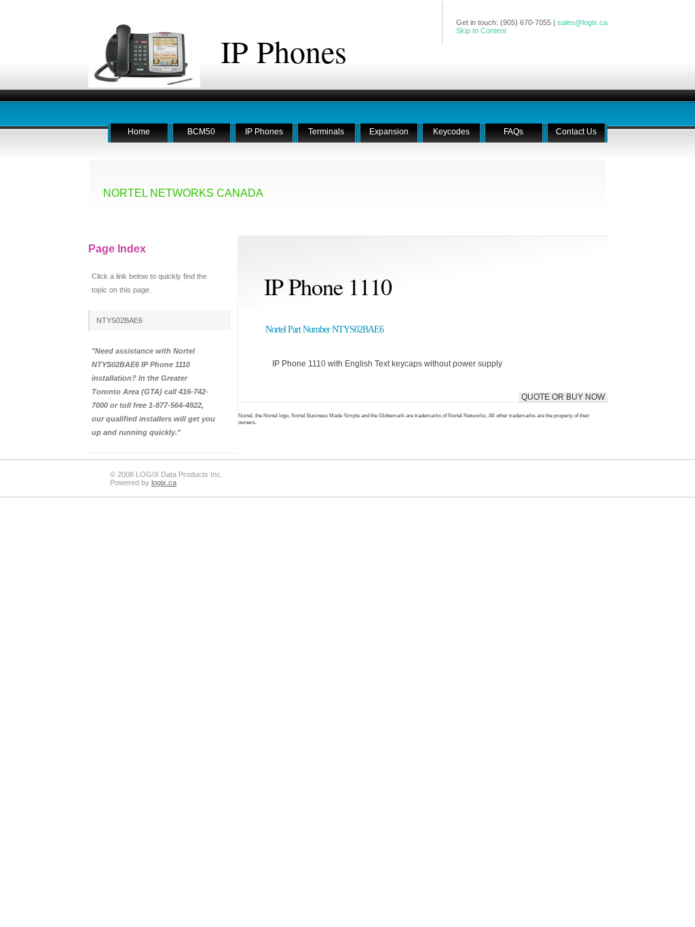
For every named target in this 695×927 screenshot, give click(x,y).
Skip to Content (481, 30)
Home (139, 131)
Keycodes (451, 131)
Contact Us (576, 131)
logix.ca (163, 482)
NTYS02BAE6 (119, 320)
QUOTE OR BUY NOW (563, 397)
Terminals (326, 131)
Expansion (389, 131)
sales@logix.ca (582, 22)
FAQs (513, 131)
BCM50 (201, 131)
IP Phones (284, 51)
